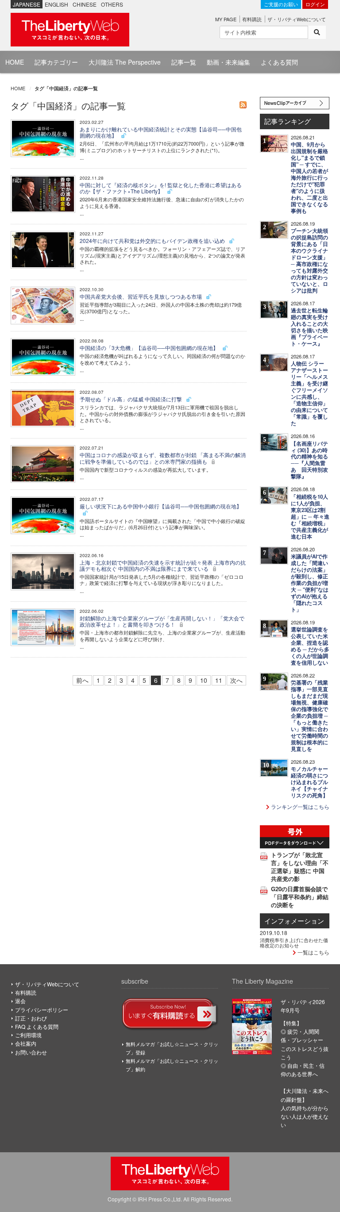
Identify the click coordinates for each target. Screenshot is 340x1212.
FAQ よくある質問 (36, 1026)
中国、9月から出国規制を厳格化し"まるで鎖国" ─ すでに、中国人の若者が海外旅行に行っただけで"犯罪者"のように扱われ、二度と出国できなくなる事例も (309, 178)
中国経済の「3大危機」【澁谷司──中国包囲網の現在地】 (150, 347)
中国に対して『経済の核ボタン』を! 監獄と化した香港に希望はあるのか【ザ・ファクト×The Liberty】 (161, 188)
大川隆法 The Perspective (125, 62)
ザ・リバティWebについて (296, 19)
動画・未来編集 (228, 62)
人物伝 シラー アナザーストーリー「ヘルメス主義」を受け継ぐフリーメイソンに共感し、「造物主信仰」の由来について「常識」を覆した (309, 393)
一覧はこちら (312, 952)
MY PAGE (225, 19)
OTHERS (112, 4)
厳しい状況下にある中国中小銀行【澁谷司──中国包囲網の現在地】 (161, 506)
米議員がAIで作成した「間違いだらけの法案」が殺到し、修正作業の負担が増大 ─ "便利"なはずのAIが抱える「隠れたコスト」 (309, 583)
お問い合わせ (31, 1052)
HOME (14, 62)
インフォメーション (294, 920)
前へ (82, 680)
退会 (20, 1000)
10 (203, 680)
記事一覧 (183, 62)
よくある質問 (279, 62)
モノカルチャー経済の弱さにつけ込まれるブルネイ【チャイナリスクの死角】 (309, 782)
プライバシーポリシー (41, 1009)
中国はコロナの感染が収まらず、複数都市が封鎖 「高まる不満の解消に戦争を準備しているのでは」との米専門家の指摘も (163, 458)
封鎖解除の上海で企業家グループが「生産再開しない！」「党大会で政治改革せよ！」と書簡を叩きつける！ (162, 621)
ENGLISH (56, 4)
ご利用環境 (28, 1035)
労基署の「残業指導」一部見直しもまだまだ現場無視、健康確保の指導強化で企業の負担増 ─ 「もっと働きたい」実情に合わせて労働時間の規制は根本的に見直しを (309, 716)
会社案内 (25, 1043)
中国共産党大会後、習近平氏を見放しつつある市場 (141, 296)
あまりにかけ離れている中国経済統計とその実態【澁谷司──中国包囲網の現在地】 (161, 132)
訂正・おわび (31, 1018)
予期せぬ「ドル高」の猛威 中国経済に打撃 (131, 399)
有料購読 (252, 19)
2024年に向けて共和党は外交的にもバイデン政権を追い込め (153, 240)
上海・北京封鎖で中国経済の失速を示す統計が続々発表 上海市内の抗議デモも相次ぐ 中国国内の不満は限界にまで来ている (163, 565)
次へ (236, 680)
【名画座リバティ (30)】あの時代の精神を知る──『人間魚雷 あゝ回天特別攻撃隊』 (309, 460)
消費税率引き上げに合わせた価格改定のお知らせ (294, 942)
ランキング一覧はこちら (299, 806)
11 (218, 680)
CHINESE (85, 4)
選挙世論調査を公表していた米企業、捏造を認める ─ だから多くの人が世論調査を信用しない (310, 646)
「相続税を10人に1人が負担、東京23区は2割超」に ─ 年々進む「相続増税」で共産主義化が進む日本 (310, 516)
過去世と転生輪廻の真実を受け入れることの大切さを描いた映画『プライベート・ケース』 (309, 327)
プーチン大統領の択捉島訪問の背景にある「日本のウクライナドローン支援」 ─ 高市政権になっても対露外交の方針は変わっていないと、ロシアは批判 (309, 260)
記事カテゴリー (56, 62)
